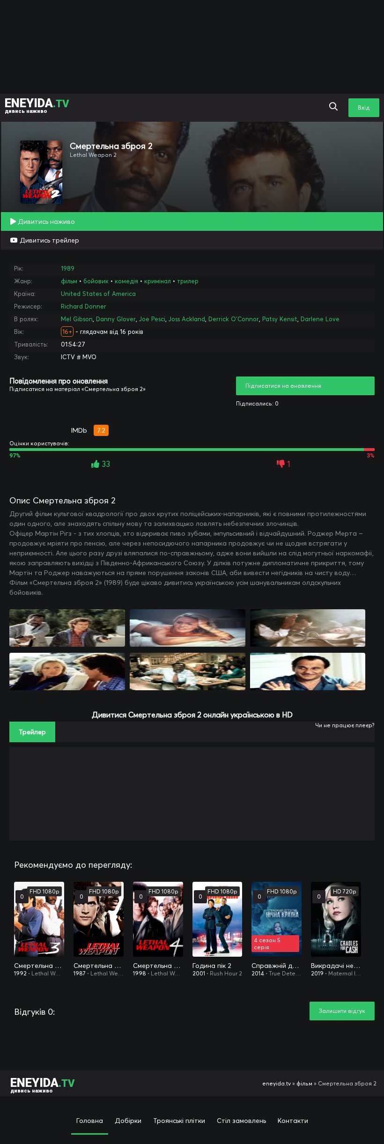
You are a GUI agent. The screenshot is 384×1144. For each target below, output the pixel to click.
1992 (20, 973)
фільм (69, 281)
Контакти (293, 1120)
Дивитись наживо (45, 221)
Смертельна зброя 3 (39, 965)
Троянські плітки (179, 1120)
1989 (67, 268)
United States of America (98, 293)
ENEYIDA (37, 105)
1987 (80, 973)
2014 (257, 973)
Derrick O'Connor (233, 319)
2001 (198, 973)
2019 (317, 973)
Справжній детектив (276, 965)
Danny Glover (116, 319)
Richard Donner (83, 306)
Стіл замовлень (241, 1120)
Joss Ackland (187, 319)
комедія (126, 281)
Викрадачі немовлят (336, 965)
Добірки (128, 1120)
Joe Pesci (152, 319)
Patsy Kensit (279, 319)
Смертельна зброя (99, 965)
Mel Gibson (77, 319)
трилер (188, 281)
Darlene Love (320, 319)
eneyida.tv (276, 1083)
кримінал (157, 281)
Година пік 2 (211, 965)
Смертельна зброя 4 (158, 965)
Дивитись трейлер (48, 240)
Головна (89, 1120)
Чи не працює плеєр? (345, 725)
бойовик (96, 281)
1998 (139, 973)
